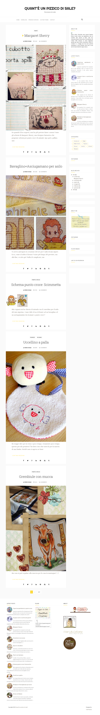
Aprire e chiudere (18, 645)
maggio (76, 184)
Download (24, 19)
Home (18, 19)
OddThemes (89, 709)
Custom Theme (44, 19)
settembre (77, 180)
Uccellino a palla (36, 342)
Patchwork (76, 141)
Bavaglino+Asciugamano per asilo (36, 166)
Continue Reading (18, 147)
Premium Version (34, 19)
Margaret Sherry (36, 35)
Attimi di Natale (17, 694)
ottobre (76, 176)
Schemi (90, 146)
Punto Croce (36, 279)
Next (39, 592)
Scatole (83, 146)
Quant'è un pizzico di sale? (22, 707)
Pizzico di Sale (28, 41)
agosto (76, 182)
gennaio (76, 188)
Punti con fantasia (18, 655)
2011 (74, 174)
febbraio (76, 186)
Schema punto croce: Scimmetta (36, 284)
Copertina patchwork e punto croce (22, 608)
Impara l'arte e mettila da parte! (22, 617)
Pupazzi (32, 337)
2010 (74, 189)
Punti (36, 30)
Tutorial (76, 149)
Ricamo (39, 337)
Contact (52, 19)
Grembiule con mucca (36, 476)
